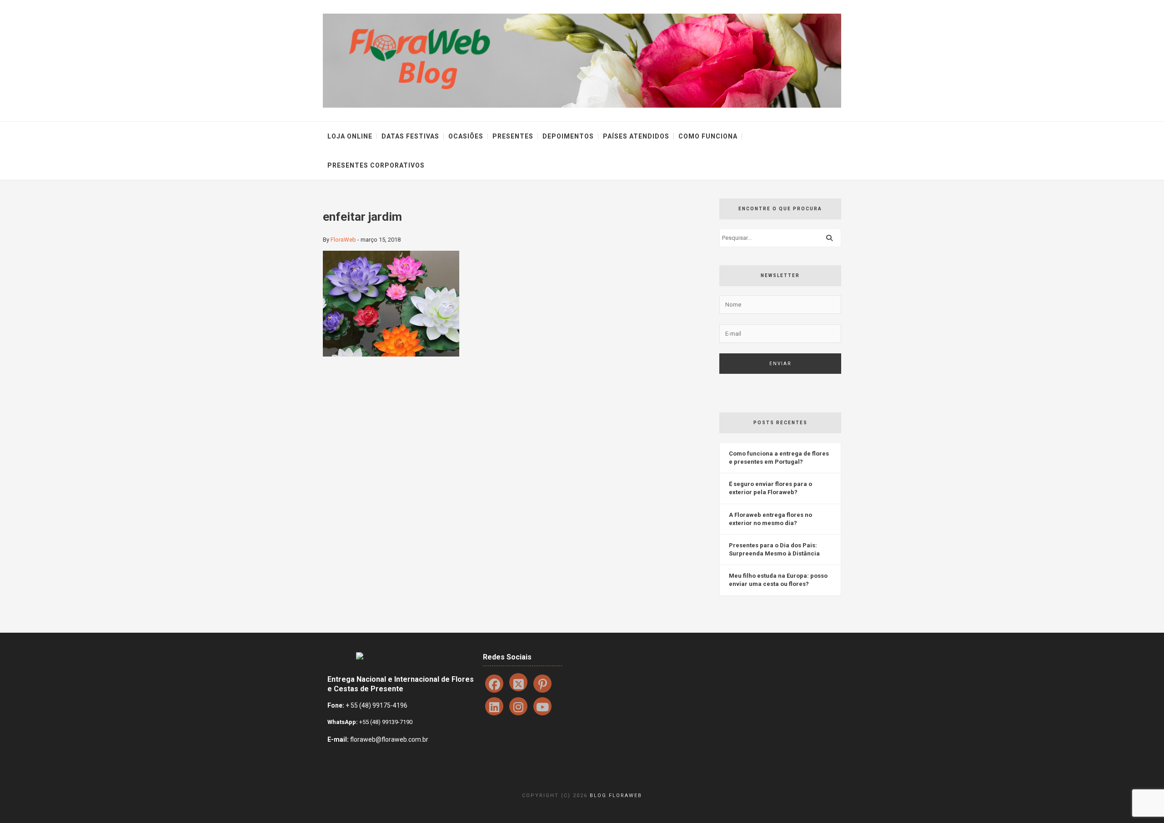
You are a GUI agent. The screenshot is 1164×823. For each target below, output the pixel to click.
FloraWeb (343, 239)
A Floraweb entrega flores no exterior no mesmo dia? (770, 518)
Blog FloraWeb (616, 795)
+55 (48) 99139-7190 (385, 722)
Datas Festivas (410, 136)
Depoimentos (568, 136)
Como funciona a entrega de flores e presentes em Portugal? (779, 457)
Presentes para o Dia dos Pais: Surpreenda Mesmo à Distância (774, 549)
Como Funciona (708, 136)
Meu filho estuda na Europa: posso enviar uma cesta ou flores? (778, 579)
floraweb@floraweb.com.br (389, 739)
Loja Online (349, 136)
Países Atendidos (636, 136)
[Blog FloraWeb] (582, 60)
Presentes (512, 136)
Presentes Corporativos (376, 165)
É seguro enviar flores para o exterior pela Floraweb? (770, 488)
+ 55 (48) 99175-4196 (376, 705)
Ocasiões (465, 136)
